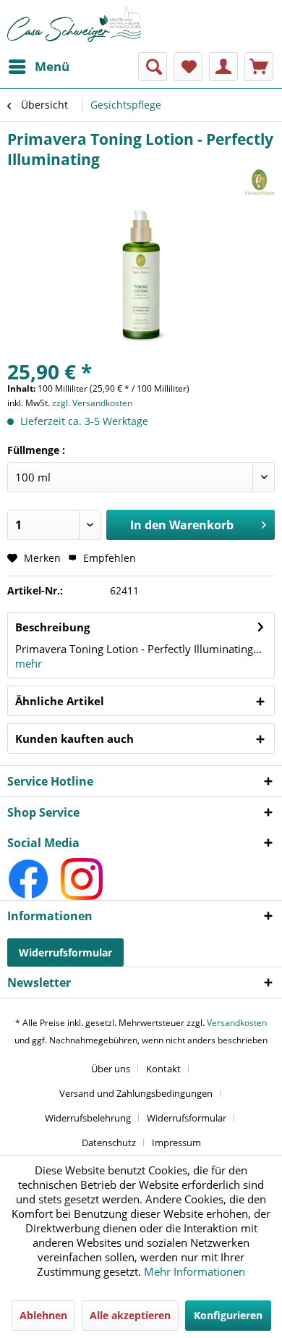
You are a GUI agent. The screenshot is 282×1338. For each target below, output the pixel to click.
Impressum (176, 1142)
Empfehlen (108, 558)
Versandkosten (237, 1023)
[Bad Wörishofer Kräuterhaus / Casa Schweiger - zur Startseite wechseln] (74, 24)
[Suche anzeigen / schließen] (152, 66)
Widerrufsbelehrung (88, 1117)
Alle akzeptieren (130, 1315)
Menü (52, 66)
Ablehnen (43, 1315)
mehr (28, 663)
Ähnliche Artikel (59, 701)
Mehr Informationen (194, 1271)
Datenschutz (109, 1142)
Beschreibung (52, 627)
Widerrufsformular (65, 952)
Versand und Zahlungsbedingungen (136, 1093)
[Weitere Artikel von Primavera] (260, 182)
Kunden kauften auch (74, 738)
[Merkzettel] (188, 66)
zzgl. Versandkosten (92, 403)
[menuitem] (38, 66)
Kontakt (163, 1068)
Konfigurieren (228, 1315)
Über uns (110, 1068)
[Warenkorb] (258, 66)
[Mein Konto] (223, 66)
